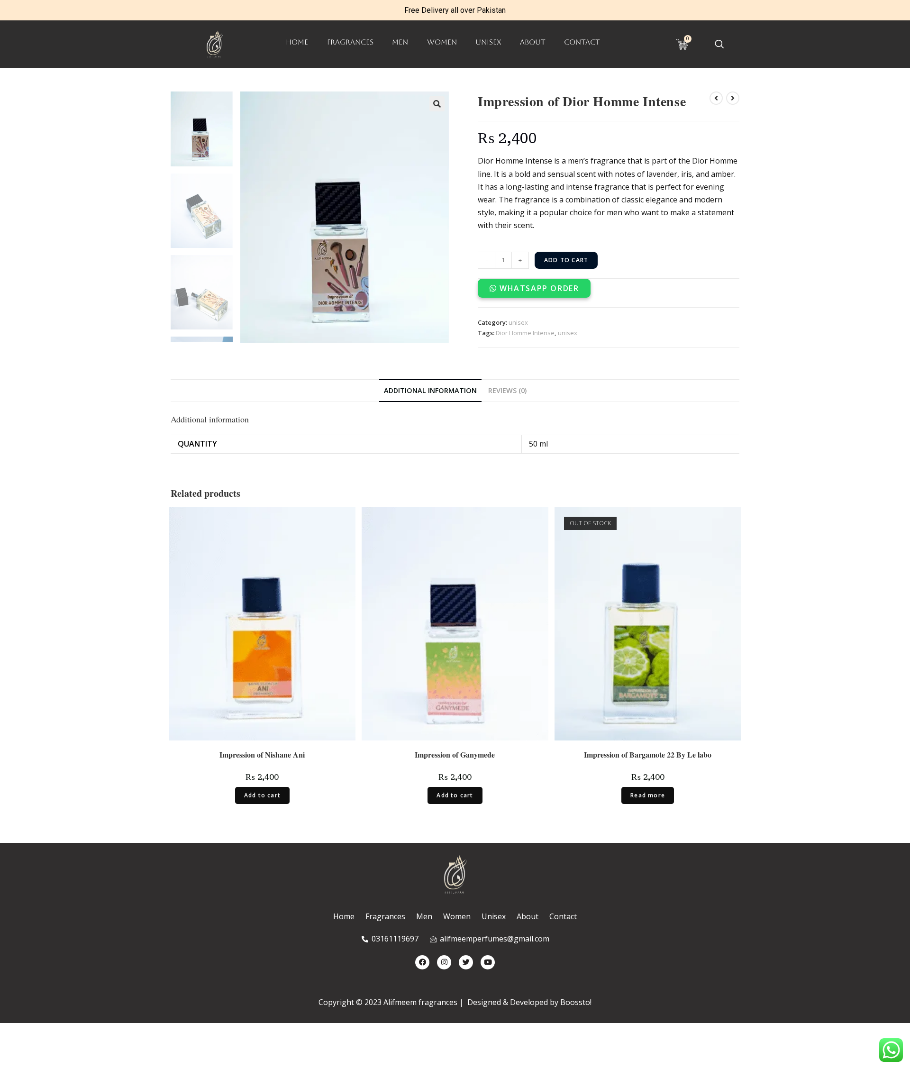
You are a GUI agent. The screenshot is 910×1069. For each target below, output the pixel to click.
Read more (647, 795)
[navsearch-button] (719, 44)
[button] (534, 288)
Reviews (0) (507, 390)
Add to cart (566, 260)
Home (297, 42)
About (533, 42)
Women (442, 42)
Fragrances (350, 42)
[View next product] (732, 98)
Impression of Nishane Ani (262, 755)
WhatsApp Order (539, 288)
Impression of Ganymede (455, 755)
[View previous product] (716, 98)
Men (400, 42)
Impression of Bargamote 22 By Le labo (647, 755)
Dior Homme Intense (525, 333)
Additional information (430, 390)
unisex (488, 42)
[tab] (430, 391)
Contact (582, 42)
